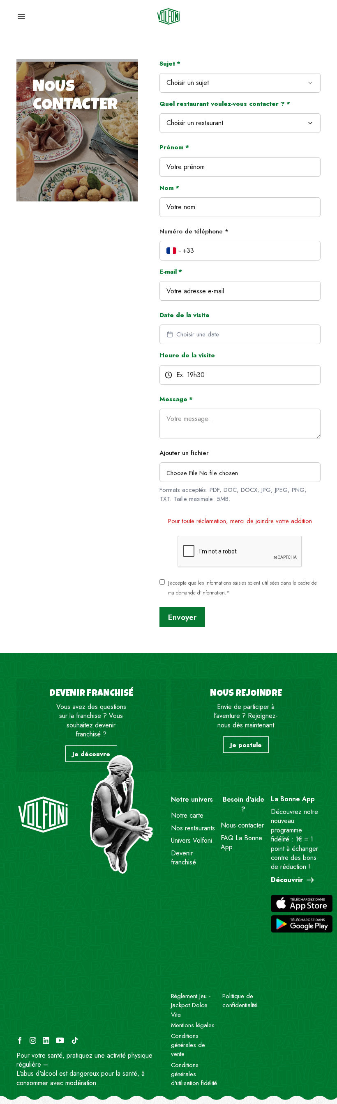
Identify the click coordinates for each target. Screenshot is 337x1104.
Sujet (169, 63)
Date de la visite (184, 315)
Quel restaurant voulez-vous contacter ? (224, 103)
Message (176, 399)
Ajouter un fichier (184, 452)
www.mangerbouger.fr (80, 1064)
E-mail (170, 271)
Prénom (174, 147)
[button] (240, 123)
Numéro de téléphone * (194, 231)
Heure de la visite (187, 355)
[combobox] (240, 83)
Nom (169, 187)
